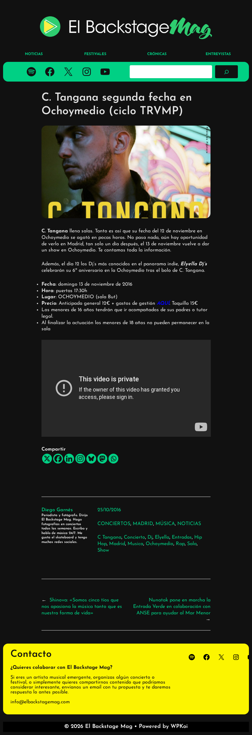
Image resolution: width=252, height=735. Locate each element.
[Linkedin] (69, 459)
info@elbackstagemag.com (40, 702)
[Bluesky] (91, 459)
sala (192, 543)
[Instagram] (80, 459)
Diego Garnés (57, 510)
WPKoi (179, 726)
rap (180, 543)
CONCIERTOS (113, 523)
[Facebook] (58, 459)
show (103, 550)
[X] (47, 459)
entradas (182, 537)
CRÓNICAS (157, 54)
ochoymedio (159, 543)
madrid (117, 543)
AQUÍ (163, 303)
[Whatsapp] (113, 459)
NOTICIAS (189, 523)
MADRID (143, 523)
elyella (162, 537)
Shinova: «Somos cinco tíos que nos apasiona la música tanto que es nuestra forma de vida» (81, 607)
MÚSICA (165, 523)
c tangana (109, 537)
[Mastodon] (102, 459)
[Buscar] (226, 71)
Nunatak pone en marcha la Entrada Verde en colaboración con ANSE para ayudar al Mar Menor (172, 607)
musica (135, 543)
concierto (134, 537)
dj (150, 537)
